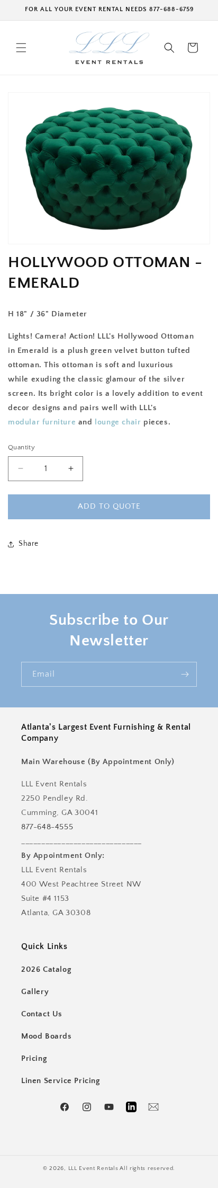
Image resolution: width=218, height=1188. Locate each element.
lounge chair (118, 422)
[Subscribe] (184, 674)
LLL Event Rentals (93, 1168)
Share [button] (29, 543)
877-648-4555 (47, 826)
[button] (21, 47)
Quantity (21, 447)
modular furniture (42, 422)
